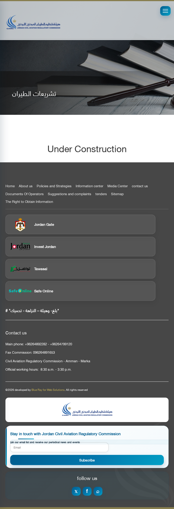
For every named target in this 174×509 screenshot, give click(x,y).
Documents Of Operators (24, 194)
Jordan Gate (44, 224)
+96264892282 (36, 344)
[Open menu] (165, 11)
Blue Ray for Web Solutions (48, 389)
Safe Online (43, 290)
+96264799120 (61, 344)
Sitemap (117, 194)
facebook (87, 491)
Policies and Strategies (54, 186)
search (98, 491)
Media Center (117, 186)
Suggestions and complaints (69, 194)
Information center (89, 186)
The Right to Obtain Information (29, 201)
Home (10, 186)
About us (26, 186)
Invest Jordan (45, 246)
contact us (140, 186)
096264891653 (44, 352)
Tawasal (40, 268)
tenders (101, 194)
